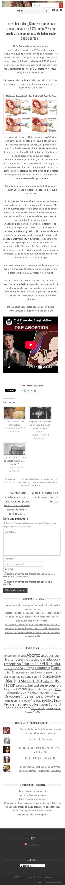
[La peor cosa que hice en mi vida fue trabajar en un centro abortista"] (40, 413)
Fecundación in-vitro (24, 672)
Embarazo (39, 479)
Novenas (54, 692)
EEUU (32, 479)
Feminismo (43, 672)
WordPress (57, 882)
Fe (12, 672)
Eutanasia (42, 668)
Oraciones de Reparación (40, 739)
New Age (43, 693)
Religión (41, 704)
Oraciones (12, 696)
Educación (30, 663)
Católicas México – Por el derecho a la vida (36, 877)
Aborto (27, 479)
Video (36, 711)
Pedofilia (30, 700)
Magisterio (10, 689)
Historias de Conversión (24, 676)
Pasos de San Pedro (14, 700)
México (32, 692)
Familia (46, 479)
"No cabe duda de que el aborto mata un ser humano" (14, 461)
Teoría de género (17, 707)
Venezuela (28, 712)
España (17, 668)
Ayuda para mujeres (36, 791)
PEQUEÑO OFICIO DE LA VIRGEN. (40, 758)
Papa (58, 696)
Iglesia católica (28, 680)
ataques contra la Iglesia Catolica (33, 657)
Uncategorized (53, 708)
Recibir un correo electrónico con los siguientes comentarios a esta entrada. (29, 575)
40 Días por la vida (15, 656)
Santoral (55, 704)
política (47, 700)
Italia (46, 681)
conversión (41, 482)
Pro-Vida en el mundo (32, 702)
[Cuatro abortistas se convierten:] (14, 413)
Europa (29, 667)
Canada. (46, 659)
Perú (38, 700)
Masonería (23, 689)
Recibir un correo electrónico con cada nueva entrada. (27, 583)
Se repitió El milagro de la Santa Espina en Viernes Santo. (45, 497)
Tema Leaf (38, 882)
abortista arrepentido (27, 482)
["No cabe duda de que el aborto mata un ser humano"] (14, 449)
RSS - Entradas (33, 844)
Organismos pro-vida (38, 696)
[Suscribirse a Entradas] (25, 844)
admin (18, 479)
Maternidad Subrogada (42, 689)
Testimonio (38, 708)
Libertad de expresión (43, 685)
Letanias (20, 686)
